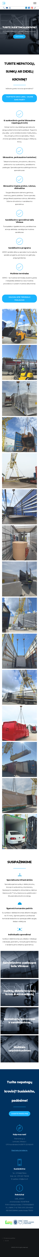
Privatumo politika (9, 1238)
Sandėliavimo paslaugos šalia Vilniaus (19, 964)
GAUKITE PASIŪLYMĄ (19, 1114)
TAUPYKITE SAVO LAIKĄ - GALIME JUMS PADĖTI (19, 98)
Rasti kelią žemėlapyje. (19, 1150)
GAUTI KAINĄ (19, 36)
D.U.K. (7, 1240)
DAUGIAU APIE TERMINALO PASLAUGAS (19, 298)
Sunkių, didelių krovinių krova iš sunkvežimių (19, 992)
